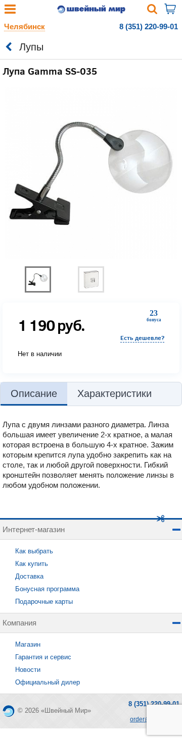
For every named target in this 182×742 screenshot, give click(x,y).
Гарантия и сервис (43, 657)
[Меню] (10, 11)
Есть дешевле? (142, 337)
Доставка (29, 576)
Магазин (27, 644)
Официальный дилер (47, 682)
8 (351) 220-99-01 (148, 26)
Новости (27, 669)
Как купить (31, 563)
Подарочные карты (44, 601)
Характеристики (114, 393)
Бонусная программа (47, 589)
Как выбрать (34, 551)
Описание (34, 393)
